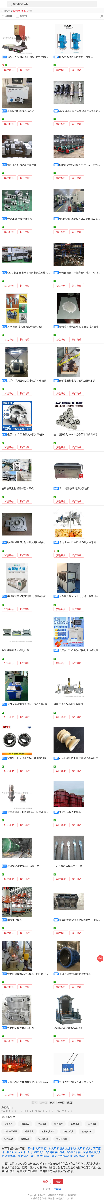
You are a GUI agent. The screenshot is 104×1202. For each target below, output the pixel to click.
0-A (3, 1111)
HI (24, 1111)
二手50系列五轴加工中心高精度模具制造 (29, 380)
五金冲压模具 (10, 1131)
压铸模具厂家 (35, 1148)
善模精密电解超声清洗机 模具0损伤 (26, 596)
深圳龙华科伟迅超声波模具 (21, 164)
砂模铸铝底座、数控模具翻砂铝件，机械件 (30, 542)
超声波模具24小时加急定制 (68, 704)
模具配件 (58, 1123)
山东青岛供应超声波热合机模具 (76, 56)
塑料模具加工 (48, 1131)
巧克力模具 (68, 1131)
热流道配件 (43, 1139)
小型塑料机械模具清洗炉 (20, 110)
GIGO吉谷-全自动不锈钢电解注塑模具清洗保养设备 (34, 272)
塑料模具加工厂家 (84, 1156)
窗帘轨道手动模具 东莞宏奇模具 (76, 1081)
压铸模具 (92, 1123)
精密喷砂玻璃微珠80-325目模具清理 (78, 326)
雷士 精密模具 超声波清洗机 (74, 488)
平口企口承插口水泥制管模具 (75, 973)
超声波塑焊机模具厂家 (72, 1148)
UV (58, 1111)
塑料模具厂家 (51, 1148)
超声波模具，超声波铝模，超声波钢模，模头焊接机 (35, 812)
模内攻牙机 (87, 1131)
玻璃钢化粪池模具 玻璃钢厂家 (23, 865)
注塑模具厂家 (12, 1156)
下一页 (60, 1102)
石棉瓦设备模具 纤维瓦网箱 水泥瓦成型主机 (30, 1081)
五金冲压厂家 (25, 1152)
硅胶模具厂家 (41, 1152)
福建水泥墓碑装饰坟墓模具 (68, 1027)
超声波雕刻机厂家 (59, 1152)
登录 (45, 1181)
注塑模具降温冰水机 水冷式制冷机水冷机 (81, 596)
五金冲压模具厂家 (44, 1156)
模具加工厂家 (93, 1148)
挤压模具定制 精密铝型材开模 (18, 488)
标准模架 (8, 1139)
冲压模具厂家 (9, 1152)
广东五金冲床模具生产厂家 (68, 865)
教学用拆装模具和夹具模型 (16, 650)
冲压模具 (42, 1123)
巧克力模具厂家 (64, 1156)
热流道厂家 (27, 1156)
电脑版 (57, 1188)
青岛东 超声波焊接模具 (19, 218)
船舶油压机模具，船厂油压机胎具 (77, 380)
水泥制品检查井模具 (70, 812)
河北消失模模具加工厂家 (20, 1027)
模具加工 (25, 1123)
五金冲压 (75, 1123)
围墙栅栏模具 (14, 919)
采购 (100, 958)
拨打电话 (25, 70)
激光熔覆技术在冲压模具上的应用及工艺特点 (31, 973)
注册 (58, 1181)
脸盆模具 (25, 1139)
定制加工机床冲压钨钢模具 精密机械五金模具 (31, 758)
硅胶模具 (29, 1131)
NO (40, 1111)
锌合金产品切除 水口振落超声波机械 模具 (29, 56)
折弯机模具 (61, 1139)
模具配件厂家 (78, 1152)
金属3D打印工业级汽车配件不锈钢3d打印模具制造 (34, 434)
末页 (69, 1102)
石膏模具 (8, 1123)
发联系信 (9, 69)
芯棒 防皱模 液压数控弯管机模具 (24, 326)
